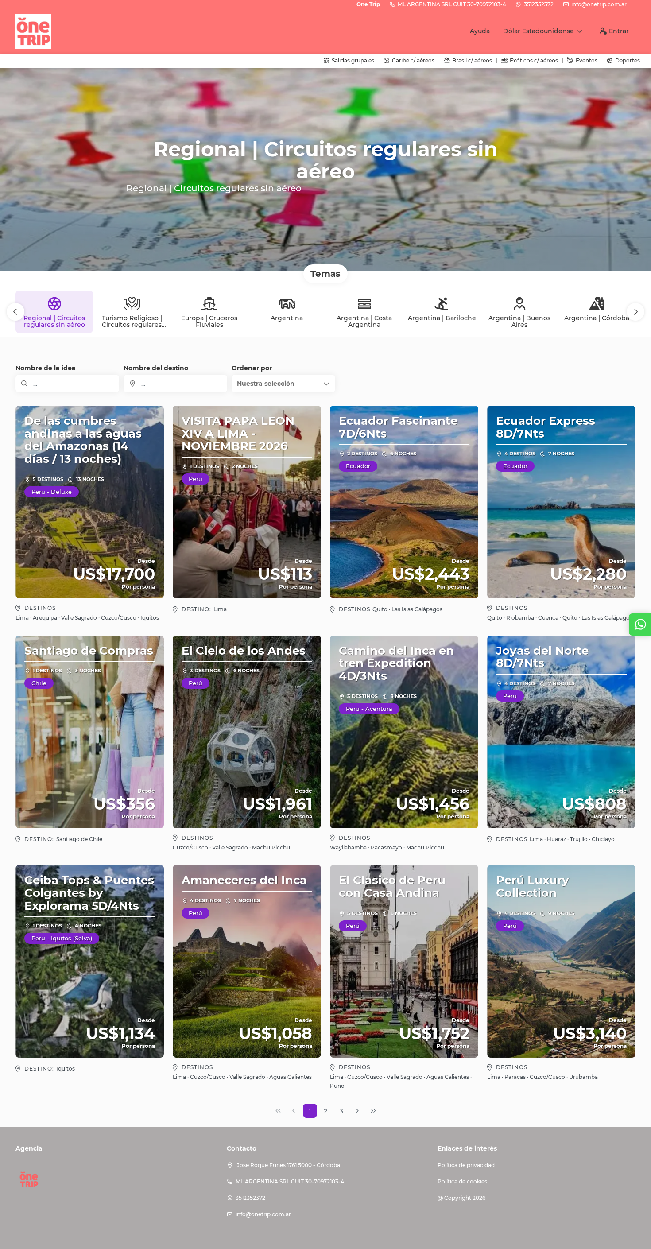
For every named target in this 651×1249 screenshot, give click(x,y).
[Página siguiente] (357, 1111)
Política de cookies (462, 1181)
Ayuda (480, 31)
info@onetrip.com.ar (599, 4)
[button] (15, 312)
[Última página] (373, 1111)
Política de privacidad (466, 1165)
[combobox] (175, 383)
